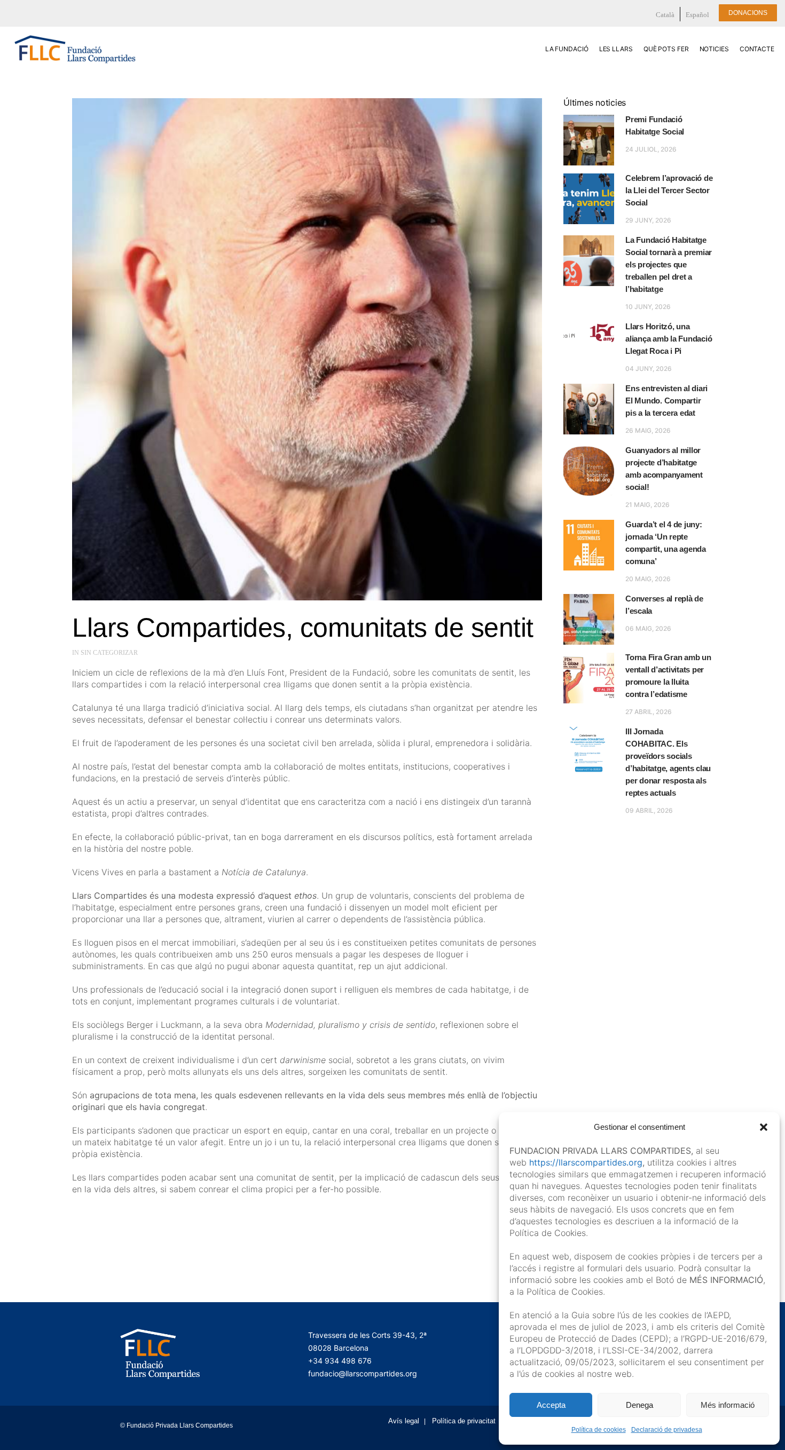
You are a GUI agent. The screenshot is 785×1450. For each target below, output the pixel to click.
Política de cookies (598, 1429)
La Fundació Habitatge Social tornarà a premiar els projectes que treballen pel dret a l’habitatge (668, 264)
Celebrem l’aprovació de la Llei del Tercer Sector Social (668, 190)
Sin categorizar (109, 652)
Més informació (728, 1404)
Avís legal (403, 1421)
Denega (639, 1404)
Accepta (551, 1404)
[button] (763, 1127)
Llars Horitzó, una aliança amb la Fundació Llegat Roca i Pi (668, 338)
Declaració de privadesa (666, 1429)
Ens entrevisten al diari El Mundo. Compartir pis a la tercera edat (666, 400)
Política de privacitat (464, 1421)
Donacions (747, 13)
